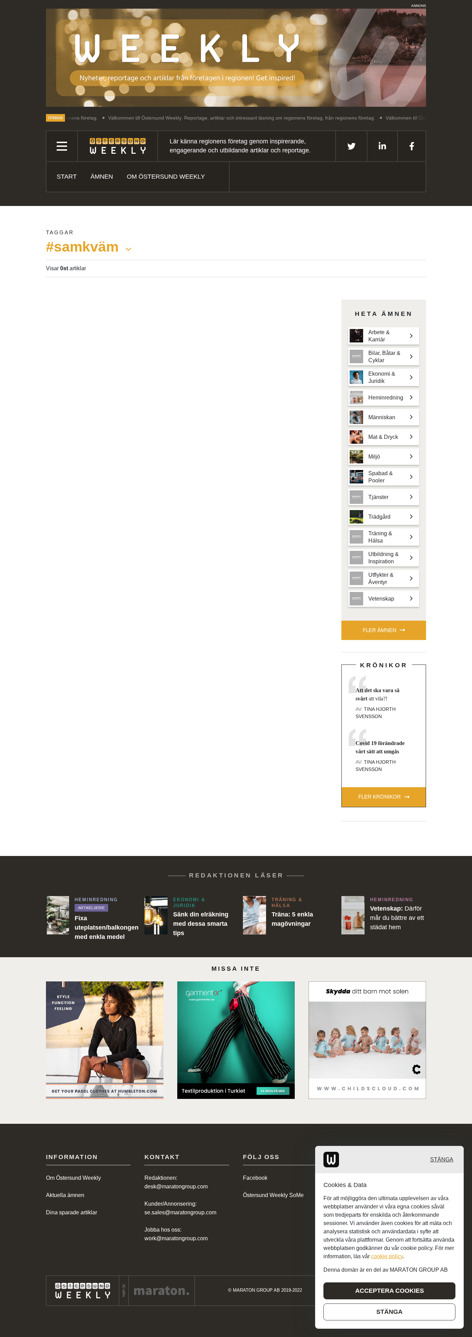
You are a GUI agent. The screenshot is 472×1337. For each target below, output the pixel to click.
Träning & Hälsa (287, 902)
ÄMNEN (102, 176)
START (67, 176)
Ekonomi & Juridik (189, 902)
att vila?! (377, 694)
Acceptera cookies (389, 1290)
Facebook (255, 1178)
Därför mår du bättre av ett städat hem (397, 918)
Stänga (441, 1159)
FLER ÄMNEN (379, 630)
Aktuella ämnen (65, 1195)
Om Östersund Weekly (166, 176)
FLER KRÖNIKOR (379, 797)
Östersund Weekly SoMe (273, 1195)
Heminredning (96, 899)
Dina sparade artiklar (71, 1212)
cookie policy (387, 1256)
